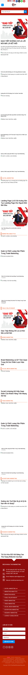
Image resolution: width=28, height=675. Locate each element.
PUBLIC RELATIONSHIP (9, 659)
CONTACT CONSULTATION (17, 663)
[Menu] (2, 5)
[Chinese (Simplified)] (8, 1)
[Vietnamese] (14, 1)
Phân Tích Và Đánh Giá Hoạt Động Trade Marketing (12, 276)
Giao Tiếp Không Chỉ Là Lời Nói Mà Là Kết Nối (13, 42)
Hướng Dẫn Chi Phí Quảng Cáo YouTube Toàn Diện (12, 93)
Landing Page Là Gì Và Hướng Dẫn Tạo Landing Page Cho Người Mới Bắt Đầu (14, 203)
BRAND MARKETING (19, 659)
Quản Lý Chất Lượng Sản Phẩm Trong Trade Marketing (12, 153)
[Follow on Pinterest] (24, 1)
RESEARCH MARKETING (20, 661)
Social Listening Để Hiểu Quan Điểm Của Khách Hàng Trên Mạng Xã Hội (13, 115)
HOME (8, 657)
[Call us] (22, 1)
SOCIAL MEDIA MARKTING (19, 660)
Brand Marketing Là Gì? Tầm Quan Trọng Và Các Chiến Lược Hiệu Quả (14, 135)
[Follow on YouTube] (12, 647)
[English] (10, 1)
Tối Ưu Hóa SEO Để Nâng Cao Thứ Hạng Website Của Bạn (13, 71)
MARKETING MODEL (20, 658)
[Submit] (25, 11)
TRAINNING (7, 663)
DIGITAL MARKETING (16, 657)
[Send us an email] (19, 1)
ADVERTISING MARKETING (8, 661)
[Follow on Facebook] (17, 1)
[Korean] (12, 1)
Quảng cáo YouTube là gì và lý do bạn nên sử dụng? (13, 502)
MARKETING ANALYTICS (8, 658)
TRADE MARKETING (7, 660)
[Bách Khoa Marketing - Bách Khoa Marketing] (14, 5)
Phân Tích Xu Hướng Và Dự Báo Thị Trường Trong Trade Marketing (13, 301)
